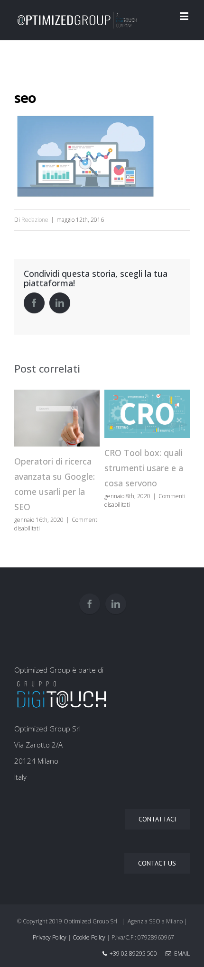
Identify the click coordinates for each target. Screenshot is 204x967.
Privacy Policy (49, 937)
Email (180, 953)
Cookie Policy (89, 937)
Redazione (34, 220)
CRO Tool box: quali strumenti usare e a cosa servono (143, 468)
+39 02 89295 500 (133, 953)
